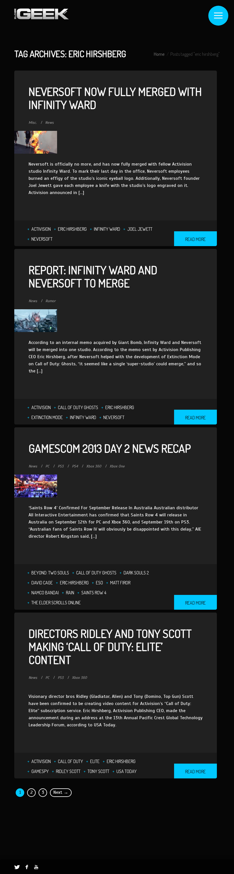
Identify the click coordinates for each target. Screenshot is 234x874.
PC (47, 466)
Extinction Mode (47, 417)
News (49, 122)
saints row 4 (93, 592)
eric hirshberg (72, 229)
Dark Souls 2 (136, 573)
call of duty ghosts (78, 407)
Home (159, 54)
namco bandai (45, 592)
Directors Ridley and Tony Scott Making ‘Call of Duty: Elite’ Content (110, 646)
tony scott (98, 771)
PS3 (61, 466)
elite (95, 761)
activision (41, 229)
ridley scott (68, 771)
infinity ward (107, 229)
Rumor (50, 301)
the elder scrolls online (56, 602)
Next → (60, 792)
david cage (42, 583)
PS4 (75, 466)
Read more (195, 239)
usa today (126, 771)
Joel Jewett (139, 229)
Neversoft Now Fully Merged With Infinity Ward (115, 98)
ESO (99, 583)
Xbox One (117, 466)
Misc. (33, 122)
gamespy (40, 771)
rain (70, 592)
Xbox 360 (93, 466)
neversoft (42, 239)
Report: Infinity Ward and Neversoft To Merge (93, 276)
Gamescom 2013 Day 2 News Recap (110, 448)
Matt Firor (120, 583)
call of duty (70, 761)
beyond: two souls (50, 573)
